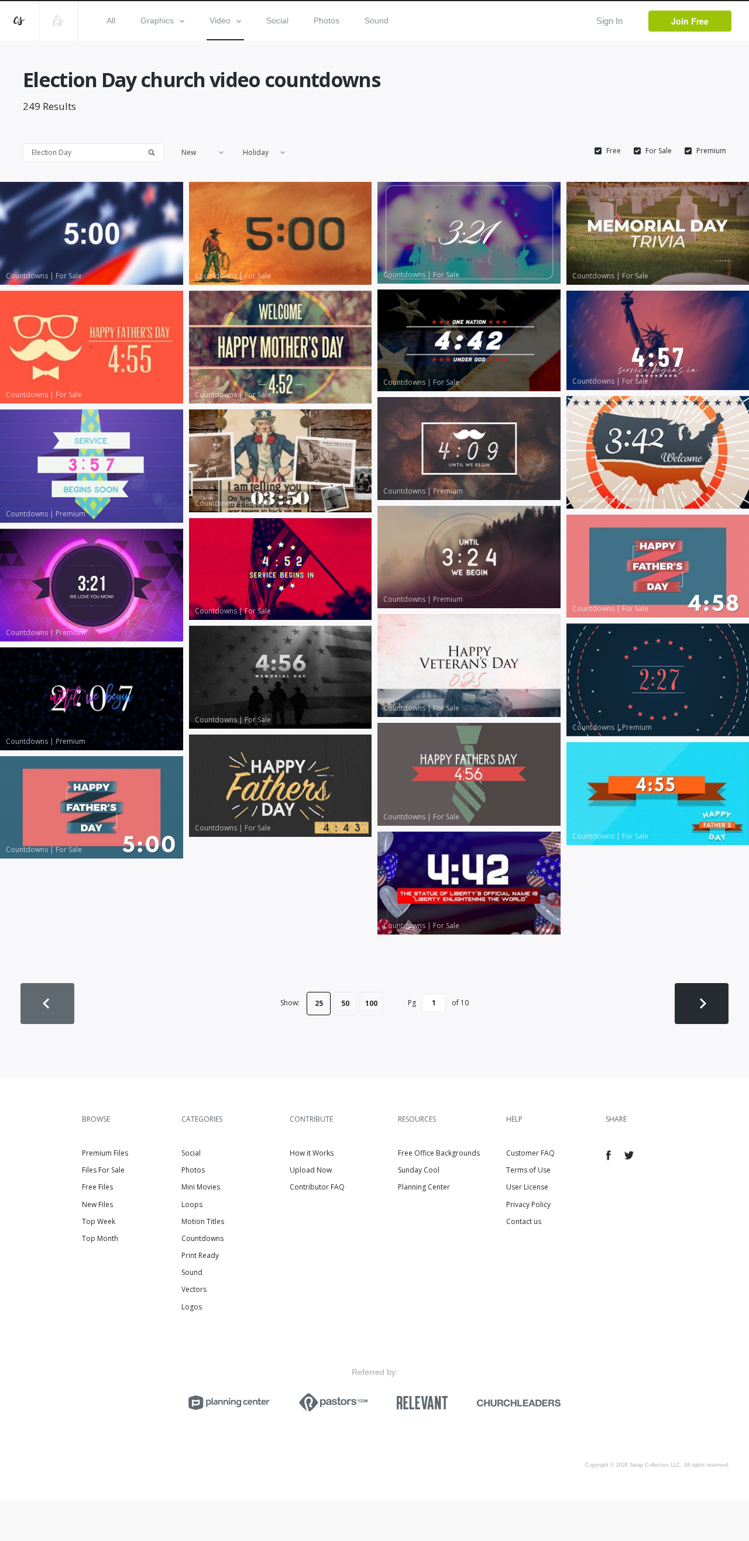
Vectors (194, 1289)
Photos (326, 20)
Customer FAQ (530, 1153)
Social (277, 20)
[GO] (155, 151)
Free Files (97, 1187)
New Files (97, 1204)
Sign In (609, 21)
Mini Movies (200, 1187)
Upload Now (311, 1170)
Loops (191, 1204)
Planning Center (424, 1187)
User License (527, 1187)
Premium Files (105, 1153)
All (110, 20)
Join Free (690, 21)
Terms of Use (528, 1170)
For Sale (658, 150)
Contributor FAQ (317, 1187)
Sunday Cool (418, 1170)
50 (345, 1003)
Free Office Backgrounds (439, 1153)
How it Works (312, 1153)
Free (613, 150)
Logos (191, 1307)
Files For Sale (103, 1170)
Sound (377, 20)
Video (220, 20)
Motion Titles (202, 1221)
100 (371, 1003)
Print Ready (200, 1255)
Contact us (523, 1221)
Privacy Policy (528, 1204)
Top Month (100, 1238)
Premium (711, 150)
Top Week (98, 1221)
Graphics (157, 20)
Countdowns (202, 1238)
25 (319, 1003)
